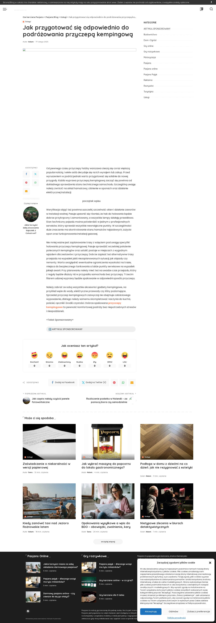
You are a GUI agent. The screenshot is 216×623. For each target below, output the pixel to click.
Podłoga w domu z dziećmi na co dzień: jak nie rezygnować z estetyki (166, 465)
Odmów (173, 611)
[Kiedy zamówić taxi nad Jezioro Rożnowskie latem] (49, 501)
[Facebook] (211, 2)
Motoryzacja (150, 57)
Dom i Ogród (150, 40)
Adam (31, 42)
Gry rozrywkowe (152, 51)
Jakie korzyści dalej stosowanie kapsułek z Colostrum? (31, 229)
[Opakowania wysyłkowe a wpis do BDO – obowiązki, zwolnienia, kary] (108, 501)
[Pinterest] (26, 182)
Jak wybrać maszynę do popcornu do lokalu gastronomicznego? (106, 465)
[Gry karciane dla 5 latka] (89, 596)
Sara (30, 472)
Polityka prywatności (177, 618)
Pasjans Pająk (150, 74)
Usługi (28, 21)
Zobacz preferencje (198, 611)
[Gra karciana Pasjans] (19, 9)
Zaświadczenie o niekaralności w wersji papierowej (46, 465)
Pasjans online (151, 68)
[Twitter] (35, 174)
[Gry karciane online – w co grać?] (89, 582)
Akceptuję (151, 611)
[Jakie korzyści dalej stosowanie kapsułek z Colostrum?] (31, 214)
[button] (210, 562)
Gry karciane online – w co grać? (116, 580)
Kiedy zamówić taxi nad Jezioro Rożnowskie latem (46, 525)
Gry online (148, 46)
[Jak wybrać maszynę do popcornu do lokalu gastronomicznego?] (108, 442)
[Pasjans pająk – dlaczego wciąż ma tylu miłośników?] (33, 582)
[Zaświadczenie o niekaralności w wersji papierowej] (49, 442)
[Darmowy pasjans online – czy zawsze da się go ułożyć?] (33, 596)
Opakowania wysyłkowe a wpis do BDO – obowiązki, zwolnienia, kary (106, 525)
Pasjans (147, 63)
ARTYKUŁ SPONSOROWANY (157, 28)
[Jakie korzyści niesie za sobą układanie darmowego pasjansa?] (33, 567)
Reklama (148, 80)
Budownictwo (150, 34)
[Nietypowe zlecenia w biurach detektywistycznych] (166, 501)
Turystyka (148, 91)
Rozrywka (148, 86)
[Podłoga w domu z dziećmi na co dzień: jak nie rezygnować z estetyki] (166, 442)
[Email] (26, 191)
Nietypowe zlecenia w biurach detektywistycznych (161, 525)
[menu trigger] (6, 9)
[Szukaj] (211, 9)
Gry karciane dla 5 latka (111, 595)
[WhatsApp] (35, 182)
